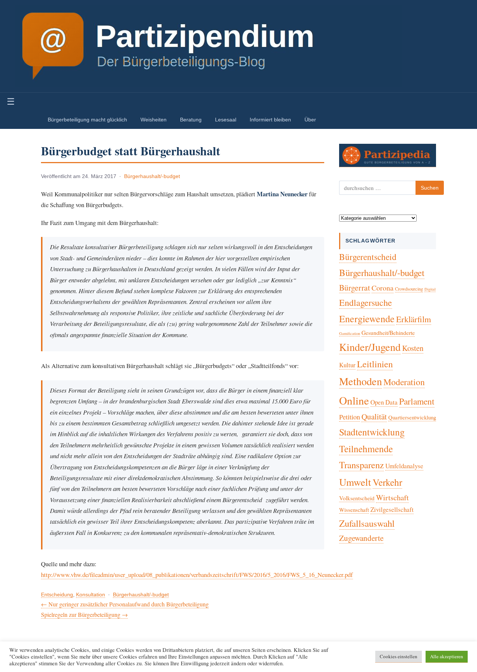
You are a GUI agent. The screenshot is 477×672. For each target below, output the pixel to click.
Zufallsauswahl (367, 523)
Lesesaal (225, 120)
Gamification (349, 333)
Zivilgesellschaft (392, 509)
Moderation (404, 382)
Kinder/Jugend (370, 347)
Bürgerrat (354, 287)
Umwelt (355, 482)
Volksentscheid (357, 498)
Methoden (360, 381)
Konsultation (90, 594)
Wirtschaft (392, 497)
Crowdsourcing (409, 289)
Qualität (374, 416)
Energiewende (367, 318)
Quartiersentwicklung (412, 417)
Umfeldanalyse (404, 466)
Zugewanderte (361, 538)
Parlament (417, 401)
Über (310, 120)
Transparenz (361, 465)
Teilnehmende (366, 448)
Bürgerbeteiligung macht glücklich (87, 120)
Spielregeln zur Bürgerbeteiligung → (84, 614)
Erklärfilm (413, 318)
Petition (349, 416)
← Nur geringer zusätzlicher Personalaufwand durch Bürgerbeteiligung (125, 604)
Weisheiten (153, 120)
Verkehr (387, 482)
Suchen (430, 188)
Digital (430, 289)
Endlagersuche (365, 302)
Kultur (347, 365)
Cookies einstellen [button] (398, 656)
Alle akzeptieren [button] (446, 656)
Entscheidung (57, 594)
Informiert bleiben (270, 120)
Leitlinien (375, 364)
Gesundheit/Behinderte (388, 332)
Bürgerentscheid (368, 257)
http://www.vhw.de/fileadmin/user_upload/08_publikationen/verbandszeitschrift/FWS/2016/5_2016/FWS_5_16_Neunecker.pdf (197, 574)
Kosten (412, 348)
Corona (383, 288)
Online (354, 400)
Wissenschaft (354, 509)
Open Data (384, 402)
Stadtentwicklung (372, 431)
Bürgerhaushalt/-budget (152, 176)
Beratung (191, 120)
